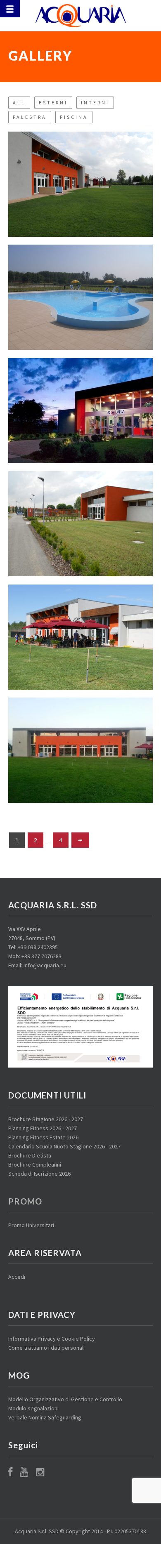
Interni (95, 102)
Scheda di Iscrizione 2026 (39, 1173)
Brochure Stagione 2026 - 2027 (45, 1119)
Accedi (16, 1276)
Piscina (74, 117)
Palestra (30, 117)
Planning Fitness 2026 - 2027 (42, 1128)
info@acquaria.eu (45, 965)
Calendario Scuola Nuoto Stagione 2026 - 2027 (64, 1146)
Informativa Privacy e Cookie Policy (51, 1338)
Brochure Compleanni (34, 1164)
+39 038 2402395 (38, 947)
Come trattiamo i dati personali (46, 1347)
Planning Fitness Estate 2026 (43, 1137)
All (19, 102)
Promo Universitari (31, 1225)
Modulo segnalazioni (33, 1408)
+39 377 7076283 (41, 956)
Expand (80, 179)
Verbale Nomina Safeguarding (44, 1417)
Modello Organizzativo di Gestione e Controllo (65, 1399)
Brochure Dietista (29, 1155)
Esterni (53, 102)
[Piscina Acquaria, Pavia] (80, 15)
